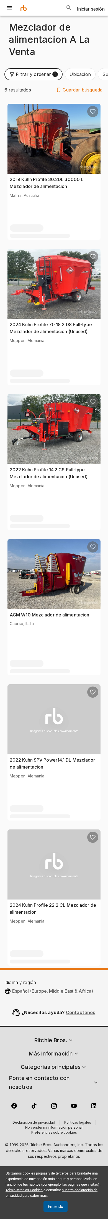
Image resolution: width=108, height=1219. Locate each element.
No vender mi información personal (54, 1127)
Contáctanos (81, 1012)
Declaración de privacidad (33, 1122)
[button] (33, 74)
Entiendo (55, 1206)
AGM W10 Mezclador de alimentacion (49, 615)
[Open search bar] (69, 7)
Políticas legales (77, 1122)
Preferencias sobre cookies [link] (54, 1132)
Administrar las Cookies (24, 1190)
